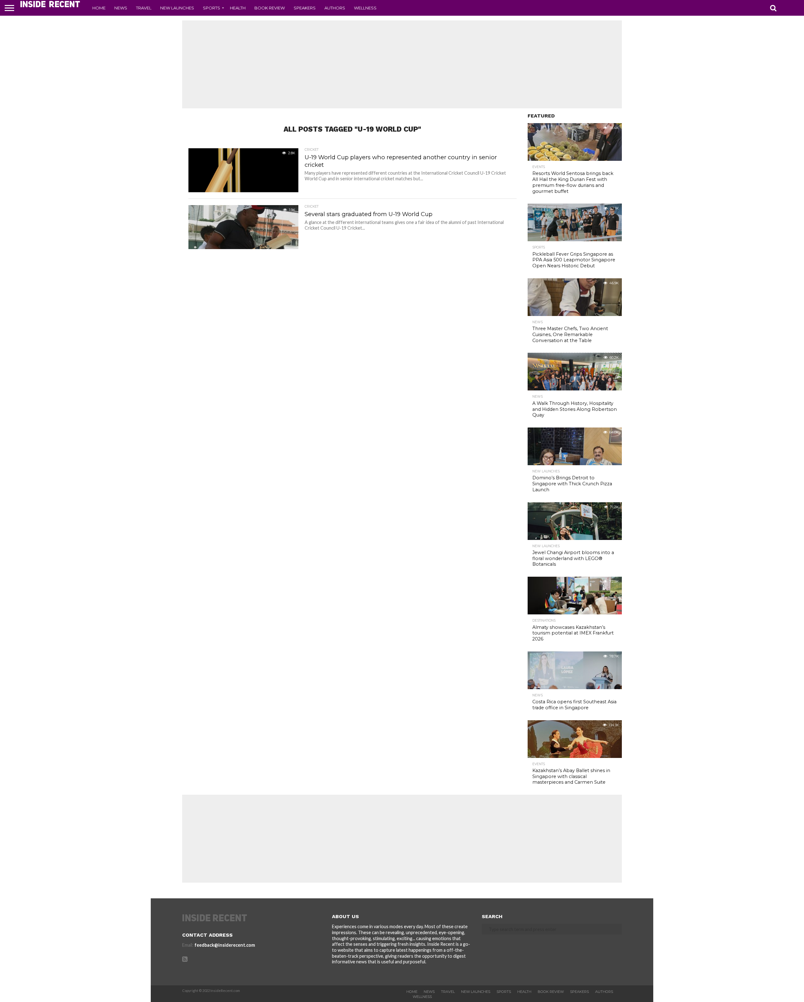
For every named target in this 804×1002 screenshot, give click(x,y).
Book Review (269, 7)
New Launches (177, 7)
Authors (334, 7)
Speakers (305, 7)
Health (238, 7)
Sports (211, 7)
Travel (143, 7)
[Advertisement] (402, 64)
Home (99, 7)
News (120, 7)
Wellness (365, 7)
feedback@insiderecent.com (224, 945)
